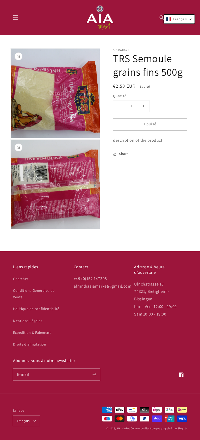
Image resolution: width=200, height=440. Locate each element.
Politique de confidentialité (36, 308)
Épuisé (150, 123)
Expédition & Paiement (32, 332)
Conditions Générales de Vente (34, 293)
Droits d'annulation (29, 344)
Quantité (119, 96)
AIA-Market (123, 428)
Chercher (20, 278)
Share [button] (124, 153)
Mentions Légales (27, 320)
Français (23, 421)
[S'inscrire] (94, 374)
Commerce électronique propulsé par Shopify (159, 428)
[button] (15, 17)
